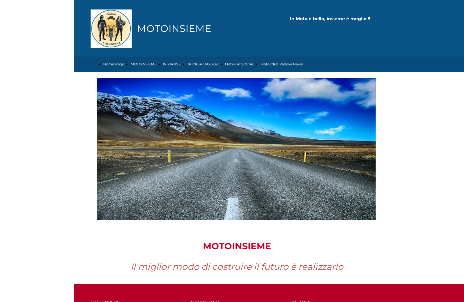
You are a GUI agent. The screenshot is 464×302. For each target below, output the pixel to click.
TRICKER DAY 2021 (203, 64)
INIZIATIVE (172, 64)
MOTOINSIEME (144, 64)
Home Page (113, 64)
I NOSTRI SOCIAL (239, 64)
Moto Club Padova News (281, 64)
